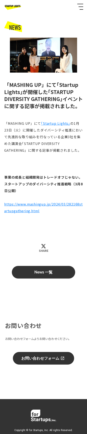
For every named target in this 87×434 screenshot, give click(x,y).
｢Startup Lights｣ (55, 123)
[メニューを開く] (80, 7)
